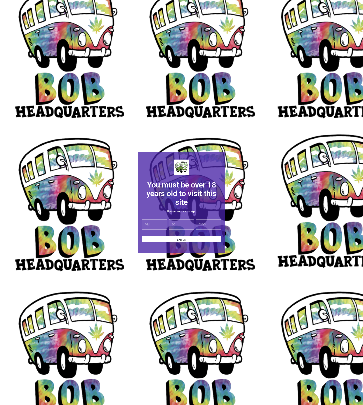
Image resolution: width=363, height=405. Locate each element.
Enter (181, 239)
